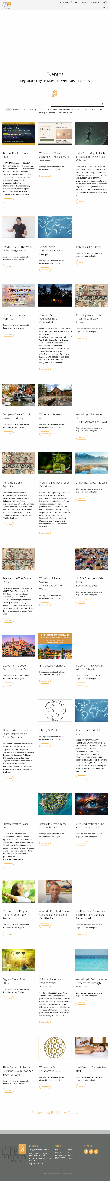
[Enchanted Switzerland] (55, 646)
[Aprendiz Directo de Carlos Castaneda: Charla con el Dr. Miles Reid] (55, 891)
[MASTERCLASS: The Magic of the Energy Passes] (18, 227)
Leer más (8, 201)
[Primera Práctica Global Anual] (18, 804)
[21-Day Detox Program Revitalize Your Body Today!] (18, 891)
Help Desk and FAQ (36, 1164)
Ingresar (85, 2)
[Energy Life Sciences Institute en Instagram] (96, 1151)
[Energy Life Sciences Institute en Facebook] (86, 1151)
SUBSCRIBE (64, 2)
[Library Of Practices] (55, 710)
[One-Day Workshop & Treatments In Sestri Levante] (91, 295)
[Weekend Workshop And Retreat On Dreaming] (91, 804)
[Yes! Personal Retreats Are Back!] (91, 1047)
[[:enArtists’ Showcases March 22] (18, 295)
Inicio (56, 1150)
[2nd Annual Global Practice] (91, 463)
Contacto (70, 1159)
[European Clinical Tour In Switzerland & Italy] (18, 394)
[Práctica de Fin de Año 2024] (91, 710)
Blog (69, 1153)
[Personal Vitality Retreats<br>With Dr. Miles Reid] (91, 646)
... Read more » (24, 194)
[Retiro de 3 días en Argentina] (18, 463)
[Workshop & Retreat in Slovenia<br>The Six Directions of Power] (91, 394)
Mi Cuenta (95, 2)
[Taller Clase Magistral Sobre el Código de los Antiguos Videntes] (91, 133)
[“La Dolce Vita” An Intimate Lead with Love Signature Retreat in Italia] (91, 891)
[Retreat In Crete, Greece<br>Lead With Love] (55, 804)
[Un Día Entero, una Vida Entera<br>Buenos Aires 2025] (91, 558)
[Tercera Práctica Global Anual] (18, 133)
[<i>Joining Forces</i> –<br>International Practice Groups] (55, 227)
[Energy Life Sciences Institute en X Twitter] (91, 1151)
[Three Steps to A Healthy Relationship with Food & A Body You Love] (18, 1047)
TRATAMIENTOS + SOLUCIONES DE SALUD (60, 1157)
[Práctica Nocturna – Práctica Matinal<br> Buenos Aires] (55, 959)
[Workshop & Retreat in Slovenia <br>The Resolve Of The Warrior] (55, 558)
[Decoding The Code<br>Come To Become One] (18, 646)
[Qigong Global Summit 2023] (18, 959)
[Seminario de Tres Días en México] (18, 558)
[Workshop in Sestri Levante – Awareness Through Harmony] (91, 959)
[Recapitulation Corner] (91, 227)
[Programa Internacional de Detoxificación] (55, 463)
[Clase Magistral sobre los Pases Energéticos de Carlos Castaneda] (18, 710)
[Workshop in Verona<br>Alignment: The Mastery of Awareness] (55, 133)
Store (69, 1156)
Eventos (70, 1150)
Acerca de (58, 1153)
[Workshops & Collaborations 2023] (55, 1047)
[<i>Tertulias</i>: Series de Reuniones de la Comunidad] (55, 295)
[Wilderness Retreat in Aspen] (55, 394)
